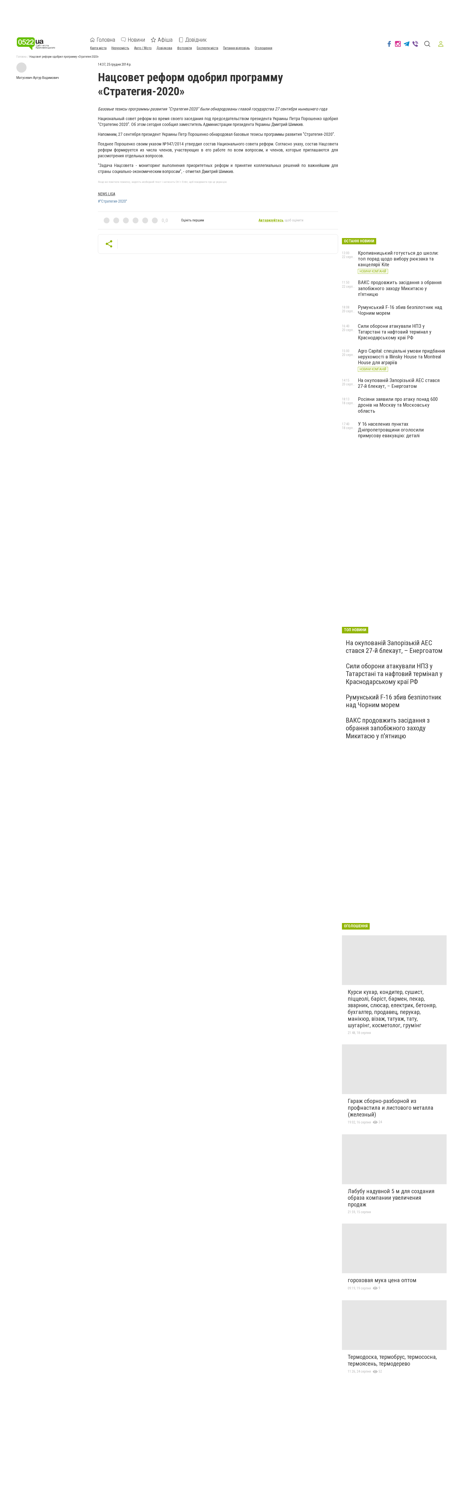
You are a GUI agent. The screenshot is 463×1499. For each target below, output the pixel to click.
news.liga (106, 194)
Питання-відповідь (236, 48)
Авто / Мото (143, 48)
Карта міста (98, 48)
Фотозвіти (184, 48)
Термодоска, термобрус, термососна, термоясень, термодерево (392, 1360)
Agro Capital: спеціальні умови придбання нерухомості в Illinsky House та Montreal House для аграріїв (401, 356)
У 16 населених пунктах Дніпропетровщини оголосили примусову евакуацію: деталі (391, 429)
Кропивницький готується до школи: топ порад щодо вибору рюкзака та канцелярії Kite (398, 258)
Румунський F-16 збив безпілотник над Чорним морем (393, 701)
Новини (136, 39)
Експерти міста (207, 48)
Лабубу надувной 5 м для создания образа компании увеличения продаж (391, 1198)
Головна (106, 39)
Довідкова (164, 48)
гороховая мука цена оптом (382, 1280)
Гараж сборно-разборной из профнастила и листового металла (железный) (390, 1108)
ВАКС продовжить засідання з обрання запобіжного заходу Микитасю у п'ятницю (400, 288)
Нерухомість (120, 48)
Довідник (196, 39)
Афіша (165, 39)
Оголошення (263, 48)
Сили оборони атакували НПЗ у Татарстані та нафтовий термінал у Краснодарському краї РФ (394, 332)
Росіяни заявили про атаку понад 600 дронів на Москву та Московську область (398, 405)
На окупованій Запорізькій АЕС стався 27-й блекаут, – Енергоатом (399, 383)
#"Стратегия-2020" (112, 201)
